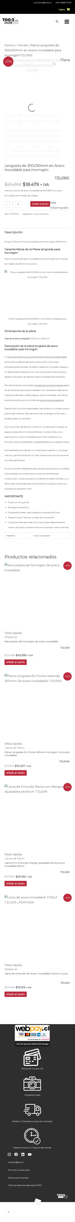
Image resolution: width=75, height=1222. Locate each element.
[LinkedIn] (23, 1154)
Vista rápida (13, 633)
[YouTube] (30, 1154)
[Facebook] (16, 1154)
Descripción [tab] (14, 232)
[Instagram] (9, 1154)
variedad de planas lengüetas (48, 385)
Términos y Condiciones (18, 1170)
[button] (57, 22)
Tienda (22, 45)
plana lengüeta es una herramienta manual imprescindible (37, 357)
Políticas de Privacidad (18, 1178)
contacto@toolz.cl (42, 2)
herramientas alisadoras (52, 400)
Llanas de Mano (41, 214)
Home (9, 45)
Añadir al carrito (40, 204)
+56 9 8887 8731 (63, 2)
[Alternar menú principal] (67, 21)
